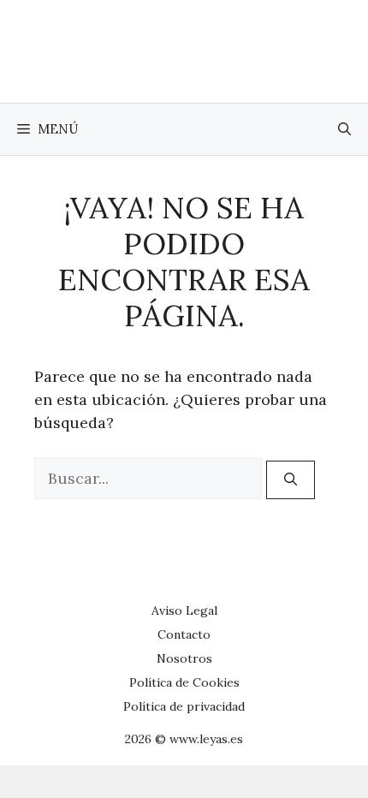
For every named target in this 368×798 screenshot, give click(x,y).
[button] (344, 129)
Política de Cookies (184, 682)
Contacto (184, 634)
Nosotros (184, 658)
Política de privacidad (184, 706)
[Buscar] (290, 480)
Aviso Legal (184, 610)
